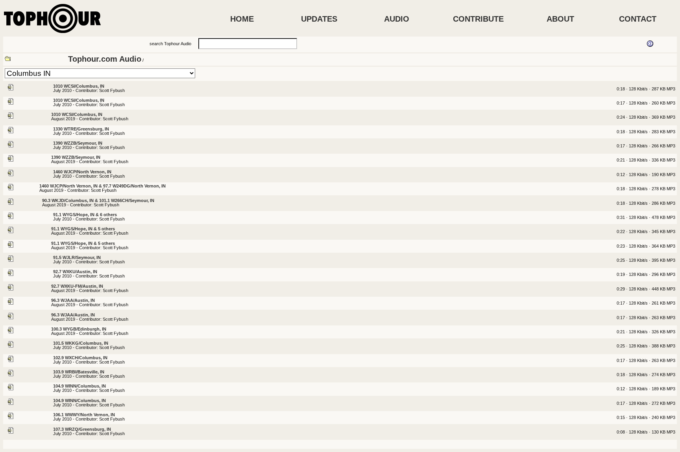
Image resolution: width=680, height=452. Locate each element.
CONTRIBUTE (478, 19)
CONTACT (637, 19)
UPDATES (319, 19)
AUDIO (396, 19)
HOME (242, 19)
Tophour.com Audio (104, 59)
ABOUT (560, 19)
